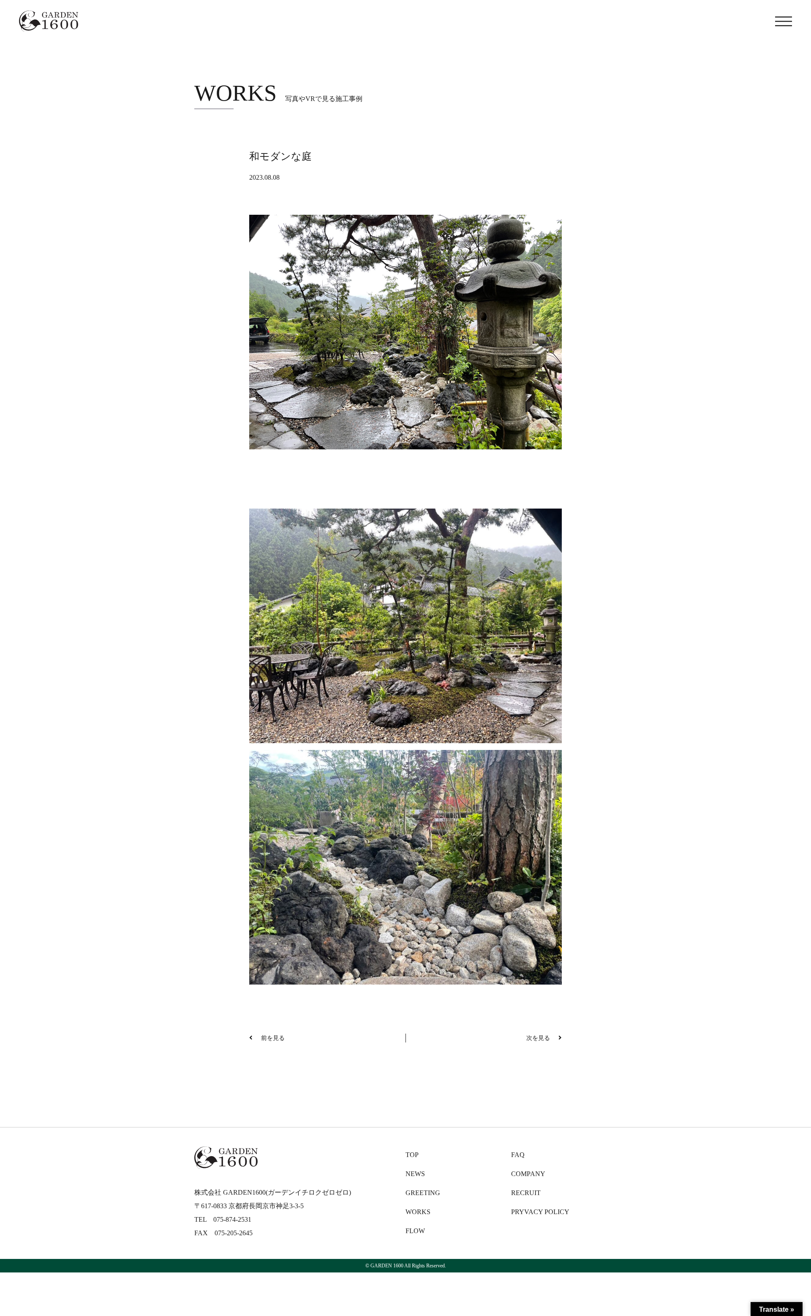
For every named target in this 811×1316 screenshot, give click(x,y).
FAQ (518, 1154)
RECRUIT (526, 1192)
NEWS (415, 1173)
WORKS (418, 1211)
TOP (412, 1154)
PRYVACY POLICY (540, 1211)
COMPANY (528, 1173)
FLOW (415, 1230)
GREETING (423, 1192)
